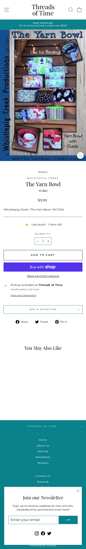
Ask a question (43, 309)
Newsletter (43, 457)
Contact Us (42, 476)
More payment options (43, 276)
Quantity (43, 234)
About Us (43, 445)
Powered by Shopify (43, 545)
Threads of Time (43, 9)
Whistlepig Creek (43, 178)
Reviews (43, 462)
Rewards (43, 481)
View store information (23, 295)
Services (43, 451)
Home (42, 172)
